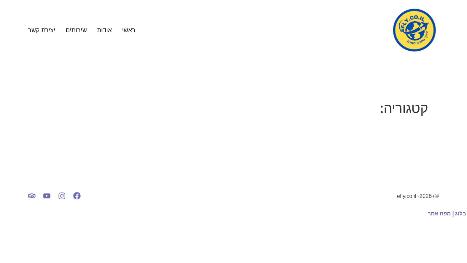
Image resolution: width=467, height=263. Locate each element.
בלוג (460, 213)
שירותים (76, 30)
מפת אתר (439, 213)
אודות (104, 30)
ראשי (128, 30)
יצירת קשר (41, 30)
